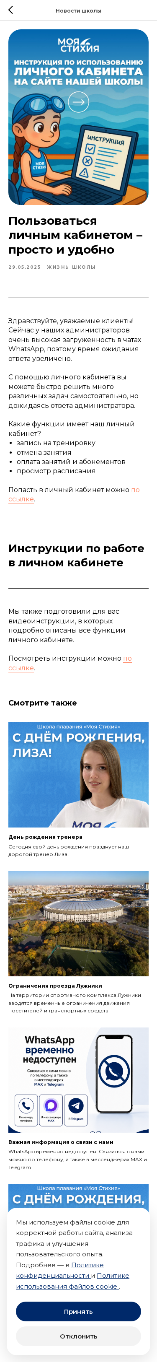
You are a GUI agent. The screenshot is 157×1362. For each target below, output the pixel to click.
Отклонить (79, 1336)
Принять (78, 1311)
